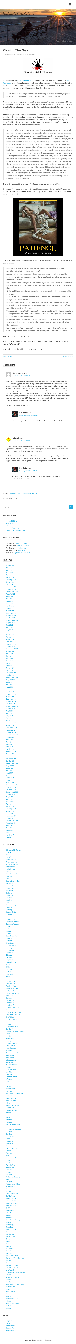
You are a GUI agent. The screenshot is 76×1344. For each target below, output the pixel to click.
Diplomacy (9, 938)
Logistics (9, 1086)
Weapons (9, 1294)
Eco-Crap (9, 948)
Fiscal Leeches (11, 981)
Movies (8, 1112)
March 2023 (10, 663)
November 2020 (11, 730)
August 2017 (10, 823)
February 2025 (11, 608)
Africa (8, 855)
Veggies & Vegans (12, 1277)
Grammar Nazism (12, 1010)
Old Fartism (10, 1136)
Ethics (8, 967)
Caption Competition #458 (15, 530)
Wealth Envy (10, 1291)
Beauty (8, 878)
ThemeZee (47, 1340)
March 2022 (10, 692)
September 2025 (12, 591)
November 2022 (11, 673)
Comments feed (11, 1328)
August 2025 (10, 594)
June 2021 (9, 713)
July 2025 (9, 596)
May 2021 (9, 716)
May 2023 (9, 658)
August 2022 (10, 680)
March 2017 (10, 835)
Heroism (9, 1036)
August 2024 (10, 622)
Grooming (9, 1022)
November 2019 (11, 758)
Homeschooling (11, 1043)
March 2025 (10, 606)
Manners (9, 1091)
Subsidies (9, 1217)
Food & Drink (10, 983)
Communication (11, 912)
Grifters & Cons (11, 1019)
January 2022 (10, 696)
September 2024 (12, 620)
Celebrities (10, 902)
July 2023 (9, 654)
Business (9, 898)
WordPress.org (11, 1330)
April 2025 (9, 603)
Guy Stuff (9, 1029)
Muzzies (9, 1119)
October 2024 (11, 618)
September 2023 (12, 649)
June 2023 (9, 656)
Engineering (10, 960)
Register (9, 1321)
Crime (8, 926)
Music (8, 1117)
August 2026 (10, 565)
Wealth (8, 1289)
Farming (9, 969)
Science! (9, 1191)
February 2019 (11, 780)
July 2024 (9, 625)
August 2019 (10, 766)
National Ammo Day (13, 1124)
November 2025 (11, 587)
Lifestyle (9, 1079)
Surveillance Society (13, 1220)
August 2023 (10, 651)
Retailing (9, 1174)
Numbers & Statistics (13, 1129)
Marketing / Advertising (14, 1093)
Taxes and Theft (11, 1222)
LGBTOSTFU (10, 1074)
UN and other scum (12, 1267)
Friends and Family (12, 993)
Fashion (8, 972)
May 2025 (9, 601)
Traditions (9, 1248)
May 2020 (9, 744)
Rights (8, 1179)
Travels (8, 1260)
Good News (10, 1003)
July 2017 (9, 825)
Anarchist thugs (11, 862)
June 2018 (9, 799)
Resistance (9, 1172)
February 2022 (11, 694)
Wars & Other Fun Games (15, 1284)
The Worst (9, 1232)
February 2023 (11, 665)
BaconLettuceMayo (12, 874)
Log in (8, 1323)
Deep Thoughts (11, 936)
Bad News (9, 876)
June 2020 (9, 742)
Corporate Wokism (12, 924)
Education (9, 955)
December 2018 (11, 785)
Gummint (9, 1024)
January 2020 (10, 754)
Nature (8, 1127)
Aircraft (8, 857)
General (8, 998)
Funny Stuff (10, 995)
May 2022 (9, 687)
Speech (8, 1213)
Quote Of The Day (12, 528)
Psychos (9, 1153)
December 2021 (11, 699)
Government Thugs (12, 1007)
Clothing (9, 910)
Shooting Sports (11, 1203)
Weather (9, 1296)
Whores (8, 1301)
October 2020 (11, 732)
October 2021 (11, 704)
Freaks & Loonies (12, 988)
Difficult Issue (11, 526)
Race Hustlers (11, 1165)
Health (8, 1034)
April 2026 (9, 575)
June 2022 (9, 685)
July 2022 (9, 682)
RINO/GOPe (10, 1182)
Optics (8, 1139)
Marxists (9, 1096)
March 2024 (10, 634)
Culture (8, 931)
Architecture (10, 867)
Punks (8, 1155)
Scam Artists (10, 1186)
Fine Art (9, 979)
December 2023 (11, 642)
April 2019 (9, 775)
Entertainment (11, 962)
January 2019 (10, 782)
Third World (10, 1234)
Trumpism (9, 1263)
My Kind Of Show (12, 521)
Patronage (9, 1143)
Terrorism (9, 1227)
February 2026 (11, 580)
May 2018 (9, 801)
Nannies (9, 1122)
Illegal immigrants (12, 1053)
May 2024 (9, 630)
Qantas (8, 1160)
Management (10, 1088)
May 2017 (9, 830)
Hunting (9, 1050)
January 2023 (10, 668)
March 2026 (10, 577)
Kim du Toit (21, 54)
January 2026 (10, 582)
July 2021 (9, 711)
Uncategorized (11, 1270)
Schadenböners (11, 1189)
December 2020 (11, 727)
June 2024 (9, 627)
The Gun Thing (11, 1229)
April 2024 (9, 632)
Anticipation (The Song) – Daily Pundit (23, 493)
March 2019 (10, 778)
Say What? (7, 357)
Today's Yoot (10, 1236)
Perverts (9, 1146)
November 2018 (11, 787)
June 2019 (9, 770)
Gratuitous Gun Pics (13, 1015)
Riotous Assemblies (13, 1184)
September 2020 (12, 735)
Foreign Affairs (11, 986)
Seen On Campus (12, 1193)
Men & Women (31, 54)
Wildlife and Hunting (13, 1303)
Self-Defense (10, 1196)
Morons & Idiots (11, 1110)
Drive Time (10, 943)
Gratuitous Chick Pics (13, 1012)
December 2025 (11, 584)
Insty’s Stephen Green (25, 80)
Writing (8, 1308)
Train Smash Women (13, 1256)
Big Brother (10, 883)
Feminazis (9, 974)
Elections (9, 957)
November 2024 (11, 615)
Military (8, 1103)
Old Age (9, 1131)
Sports (8, 1215)
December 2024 (11, 613)
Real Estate (10, 1167)
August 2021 (10, 708)
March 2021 (10, 720)
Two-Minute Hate (12, 1265)
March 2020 (10, 749)
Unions (8, 1275)
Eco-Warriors (10, 950)
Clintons (9, 907)
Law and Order (11, 1069)
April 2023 (9, 661)
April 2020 (9, 747)
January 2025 (10, 611)
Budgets (9, 893)
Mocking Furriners (12, 1105)
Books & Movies (11, 886)
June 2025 (9, 599)
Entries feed (10, 1325)
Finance (8, 976)
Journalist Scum (11, 1065)
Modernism (10, 1108)
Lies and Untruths (12, 1077)
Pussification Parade (13, 1158)
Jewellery (9, 1062)
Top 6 (8, 1241)
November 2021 (11, 701)
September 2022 (12, 677)
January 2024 (10, 639)
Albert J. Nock (11, 859)
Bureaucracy (10, 895)
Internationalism (11, 1060)
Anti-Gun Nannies (12, 864)
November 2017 (11, 816)
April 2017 (9, 832)
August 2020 (10, 737)
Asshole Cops (10, 869)
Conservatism (11, 914)
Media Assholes (11, 1098)
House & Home (11, 1046)
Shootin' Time (11, 1198)
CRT (7, 929)
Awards (8, 871)
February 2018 (11, 809)
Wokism (9, 1306)
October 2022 (11, 675)
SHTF (8, 1208)
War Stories (10, 1282)
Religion (9, 1170)
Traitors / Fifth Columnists (15, 1258)
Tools (8, 1239)
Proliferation (67, 357)
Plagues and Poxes (12, 1148)
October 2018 (11, 790)
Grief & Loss (10, 1017)
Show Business (11, 1205)
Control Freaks (11, 919)
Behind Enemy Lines (13, 881)
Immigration (10, 1055)
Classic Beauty (11, 905)
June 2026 (9, 570)
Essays (8, 964)
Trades (8, 1246)
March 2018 (10, 806)
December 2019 (11, 756)
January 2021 (10, 725)
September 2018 (12, 792)
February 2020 (11, 751)
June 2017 (9, 828)
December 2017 (11, 813)
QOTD (8, 1162)
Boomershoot (11, 888)
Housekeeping (11, 1048)
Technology (10, 1224)
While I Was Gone (12, 1298)
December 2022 (11, 670)
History (8, 1041)
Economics (9, 952)
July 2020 (9, 739)
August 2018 (10, 794)
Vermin (8, 1279)
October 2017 (11, 818)
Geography (10, 1000)
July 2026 (9, 568)
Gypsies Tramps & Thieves (15, 1031)
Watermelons (10, 1287)
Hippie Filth (10, 1038)
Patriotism (9, 1141)
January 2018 (10, 811)
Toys (7, 1244)
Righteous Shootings (13, 1177)
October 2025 (11, 589)
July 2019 (9, 768)
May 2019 (9, 773)
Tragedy (9, 1251)
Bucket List (10, 890)
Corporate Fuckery (12, 921)
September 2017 (12, 821)
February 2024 (11, 637)
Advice (8, 852)
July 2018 (9, 797)
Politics (8, 1151)
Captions (9, 900)
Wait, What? (10, 523)
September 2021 (12, 706)
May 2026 (9, 572)
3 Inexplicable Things (13, 850)
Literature (9, 1084)
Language (9, 1067)
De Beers (9, 933)
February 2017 (11, 837)
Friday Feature (11, 991)
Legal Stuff (10, 1072)
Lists (7, 1081)
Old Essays (9, 1134)
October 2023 (11, 646)
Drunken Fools (11, 945)
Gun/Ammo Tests (12, 1026)
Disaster (9, 941)
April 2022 (9, 689)
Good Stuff (10, 1005)
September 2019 (12, 763)
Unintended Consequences (15, 1272)
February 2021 (11, 723)
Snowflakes (10, 1210)
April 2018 (9, 804)
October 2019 (11, 761)
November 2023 (11, 644)
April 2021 (9, 718)
